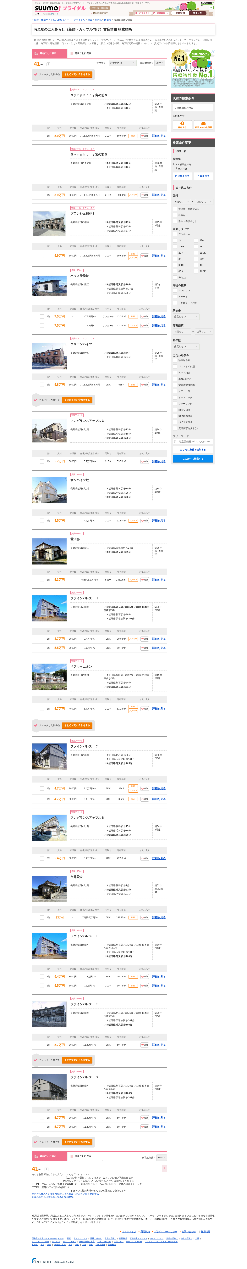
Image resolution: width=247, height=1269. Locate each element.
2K (201, 246)
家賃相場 (123, 1238)
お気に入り (143, 13)
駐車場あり (184, 360)
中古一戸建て (186, 1238)
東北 (42, 1245)
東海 (70, 1245)
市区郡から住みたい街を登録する (81, 1194)
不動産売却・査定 (87, 1241)
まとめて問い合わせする (77, 74)
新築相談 (112, 1245)
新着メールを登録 (203, 125)
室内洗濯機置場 (186, 385)
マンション (184, 290)
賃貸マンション (80, 1238)
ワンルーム (184, 234)
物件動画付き (185, 416)
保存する (182, 125)
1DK (202, 240)
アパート (183, 296)
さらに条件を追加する (194, 449)
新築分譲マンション (138, 1238)
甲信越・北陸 (60, 1245)
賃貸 (90, 20)
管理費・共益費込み (188, 209)
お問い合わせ (189, 1231)
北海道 (35, 1245)
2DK (180, 252)
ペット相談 (184, 372)
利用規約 (145, 1231)
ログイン (197, 13)
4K (201, 265)
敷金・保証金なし (187, 221)
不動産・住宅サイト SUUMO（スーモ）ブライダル (58, 20)
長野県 (98, 20)
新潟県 (35, 1197)
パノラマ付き (185, 422)
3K (179, 259)
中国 (91, 1245)
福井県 (70, 1197)
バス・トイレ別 (186, 366)
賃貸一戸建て (110, 1238)
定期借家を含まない (188, 428)
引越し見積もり (104, 1241)
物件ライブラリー (134, 1241)
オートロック (185, 397)
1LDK (181, 246)
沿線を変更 (183, 176)
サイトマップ (129, 1231)
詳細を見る (159, 135)
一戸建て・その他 (187, 302)
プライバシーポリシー (165, 1231)
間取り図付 (184, 409)
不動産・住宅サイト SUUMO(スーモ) (48, 1238)
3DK (202, 259)
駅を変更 (205, 176)
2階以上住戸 (184, 379)
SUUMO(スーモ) (207, 4)
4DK (180, 271)
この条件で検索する (193, 458)
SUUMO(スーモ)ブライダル (60, 10)
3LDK (181, 265)
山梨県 (49, 1197)
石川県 (63, 1197)
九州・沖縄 (100, 1245)
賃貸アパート (96, 1238)
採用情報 (205, 1231)
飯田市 (107, 20)
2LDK (203, 252)
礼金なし (183, 215)
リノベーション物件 (40, 1241)
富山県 (56, 1197)
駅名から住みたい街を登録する (48, 1194)
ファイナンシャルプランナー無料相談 (161, 1241)
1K (179, 240)
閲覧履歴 (160, 13)
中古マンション (156, 1238)
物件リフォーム (69, 1241)
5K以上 (182, 277)
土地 (197, 1238)
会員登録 (180, 13)
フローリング (185, 403)
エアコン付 (184, 391)
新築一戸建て (172, 1238)
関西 (77, 1245)
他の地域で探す (99, 13)
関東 (49, 1245)
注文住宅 (56, 1241)
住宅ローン (119, 1241)
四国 (84, 1245)
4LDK (203, 271)
